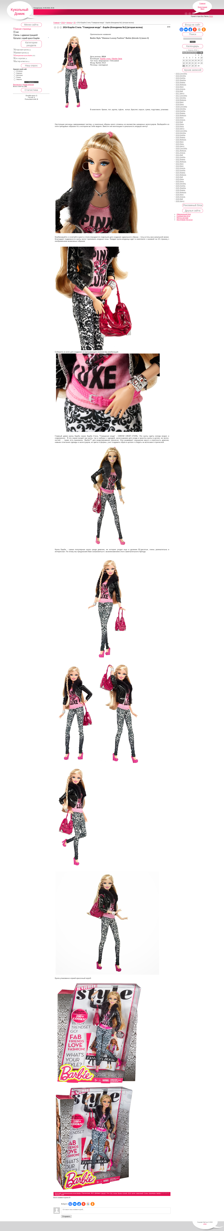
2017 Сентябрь (181, 96)
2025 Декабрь (181, 188)
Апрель (69, 23)
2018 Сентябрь (181, 107)
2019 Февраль (181, 115)
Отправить (66, 1216)
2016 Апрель (180, 89)
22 (196, 63)
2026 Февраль (181, 192)
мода (133, 1193)
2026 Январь (180, 190)
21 (193, 63)
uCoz (204, 1224)
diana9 (103, 1193)
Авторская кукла (21, 50)
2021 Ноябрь (180, 157)
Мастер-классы (21, 61)
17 (201, 60)
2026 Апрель (180, 197)
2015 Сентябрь (181, 74)
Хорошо (19, 73)
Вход (202, 9)
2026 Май (179, 199)
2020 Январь (180, 137)
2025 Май (179, 177)
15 (196, 60)
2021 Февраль (181, 151)
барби (158, 1193)
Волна (120, 1193)
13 (190, 60)
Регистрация (202, 7)
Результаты (17, 85)
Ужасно (19, 79)
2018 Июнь (180, 104)
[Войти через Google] (88, 1204)
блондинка (152, 1193)
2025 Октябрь (181, 184)
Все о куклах (19, 58)
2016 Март (180, 87)
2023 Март (180, 166)
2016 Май (179, 91)
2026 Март (180, 195)
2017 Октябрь (181, 98)
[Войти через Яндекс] (83, 1204)
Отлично (19, 71)
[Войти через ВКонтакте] (75, 1204)
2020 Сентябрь (181, 148)
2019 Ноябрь (180, 135)
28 (193, 66)
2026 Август (180, 201)
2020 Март (180, 142)
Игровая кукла (20, 53)
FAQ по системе (182, 218)
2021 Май (179, 155)
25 (74, 23)
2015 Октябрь (181, 76)
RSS (211, 16)
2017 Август (180, 93)
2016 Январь (180, 82)
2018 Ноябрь (180, 111)
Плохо (18, 77)
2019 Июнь (180, 124)
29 (196, 66)
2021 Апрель (180, 153)
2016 (63, 23)
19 (187, 63)
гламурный (139, 1193)
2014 (129, 1193)
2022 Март (180, 164)
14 (193, 60)
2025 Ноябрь (180, 186)
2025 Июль (180, 181)
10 (201, 58)
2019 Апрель (180, 120)
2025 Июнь (180, 179)
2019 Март (180, 118)
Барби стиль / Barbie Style (111, 59)
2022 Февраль (181, 162)
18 (184, 63)
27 (190, 66)
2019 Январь (180, 113)
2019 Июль (180, 126)
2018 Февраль (181, 100)
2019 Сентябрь (181, 131)
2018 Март (180, 102)
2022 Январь (180, 159)
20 (190, 63)
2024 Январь (180, 173)
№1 (111, 1193)
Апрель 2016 (192, 50)
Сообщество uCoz (183, 216)
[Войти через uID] (70, 1204)
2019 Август (180, 129)
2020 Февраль (181, 140)
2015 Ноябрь (180, 78)
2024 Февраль (181, 175)
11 (184, 60)
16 (199, 60)
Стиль (146, 1193)
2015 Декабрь (181, 80)
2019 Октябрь (181, 133)
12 (187, 60)
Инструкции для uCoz (185, 220)
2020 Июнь (180, 144)
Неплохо (19, 75)
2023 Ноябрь (180, 170)
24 (201, 63)
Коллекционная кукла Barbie (23, 55)
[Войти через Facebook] (79, 1204)
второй (124, 1193)
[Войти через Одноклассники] (92, 1204)
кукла (115, 1193)
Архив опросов (28, 85)
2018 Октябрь (181, 109)
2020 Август (180, 146)
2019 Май (179, 122)
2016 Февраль (181, 85)
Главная (202, 3)
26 (187, 66)
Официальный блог (184, 214)
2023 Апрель (180, 168)
